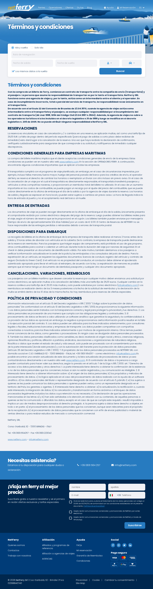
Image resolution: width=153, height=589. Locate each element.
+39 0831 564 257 (90, 465)
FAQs (79, 545)
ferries (41, 7)
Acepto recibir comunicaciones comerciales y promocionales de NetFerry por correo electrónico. (107, 512)
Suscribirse (135, 525)
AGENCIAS (47, 558)
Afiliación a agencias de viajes (58, 553)
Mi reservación (128, 7)
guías (80, 7)
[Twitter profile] (124, 545)
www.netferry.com (69, 161)
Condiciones (83, 560)
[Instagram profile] (119, 545)
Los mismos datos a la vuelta (31, 71)
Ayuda (110, 7)
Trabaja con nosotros (19, 555)
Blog (89, 7)
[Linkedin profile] (130, 545)
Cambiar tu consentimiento (119, 580)
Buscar (120, 71)
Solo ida (39, 47)
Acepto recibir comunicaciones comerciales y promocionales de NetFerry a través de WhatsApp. (107, 518)
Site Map (80, 583)
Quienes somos (16, 545)
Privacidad (81, 580)
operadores (55, 7)
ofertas (69, 7)
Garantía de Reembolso (89, 555)
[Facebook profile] (113, 545)
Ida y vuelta (21, 47)
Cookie (96, 580)
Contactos (13, 550)
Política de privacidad (94, 506)
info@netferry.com (128, 285)
